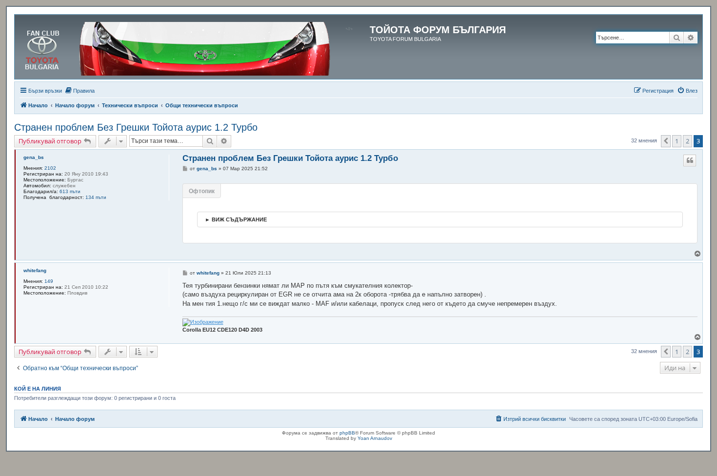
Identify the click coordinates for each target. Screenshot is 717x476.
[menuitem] (79, 91)
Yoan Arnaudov (375, 438)
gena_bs (33, 157)
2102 (50, 168)
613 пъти (70, 191)
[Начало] (193, 47)
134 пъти (95, 197)
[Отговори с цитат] (689, 160)
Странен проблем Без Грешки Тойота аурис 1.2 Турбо (136, 127)
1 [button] (676, 141)
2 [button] (687, 141)
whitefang (34, 270)
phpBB (347, 433)
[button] (666, 141)
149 (48, 281)
